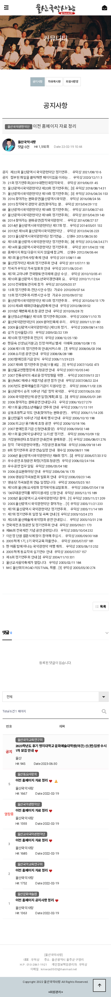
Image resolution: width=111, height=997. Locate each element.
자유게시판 (54, 81)
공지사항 (38, 81)
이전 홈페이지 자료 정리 (32, 781)
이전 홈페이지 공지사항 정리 (35, 900)
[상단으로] (99, 985)
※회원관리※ (55, 992)
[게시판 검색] (104, 711)
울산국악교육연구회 (30, 740)
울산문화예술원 (27, 894)
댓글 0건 (23, 147)
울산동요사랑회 (27, 774)
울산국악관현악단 (29, 804)
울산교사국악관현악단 (31, 834)
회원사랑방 (72, 81)
